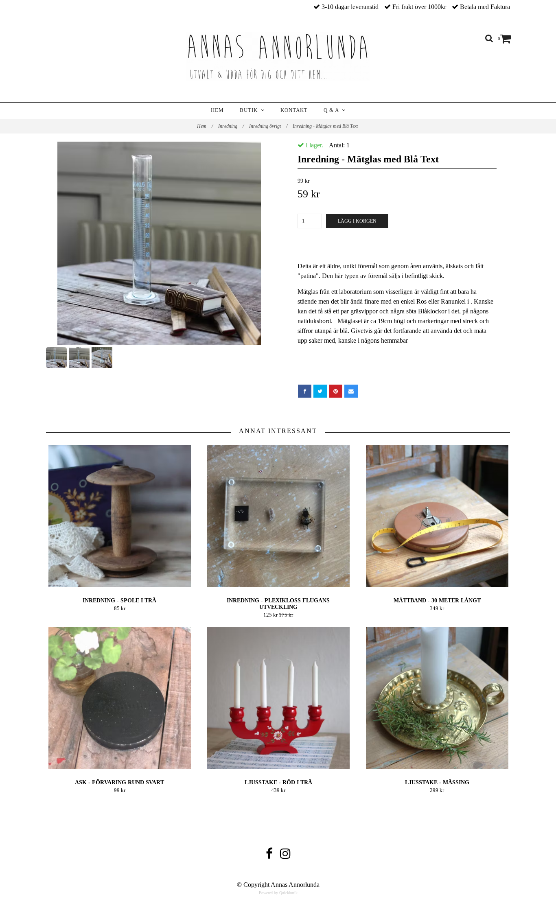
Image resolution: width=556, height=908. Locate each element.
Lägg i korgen (357, 221)
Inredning (231, 126)
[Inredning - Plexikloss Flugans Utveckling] (278, 516)
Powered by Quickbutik (278, 892)
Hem (217, 110)
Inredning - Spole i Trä (119, 600)
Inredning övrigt (268, 126)
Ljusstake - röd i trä (278, 782)
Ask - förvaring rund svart (119, 782)
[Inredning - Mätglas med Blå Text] (159, 243)
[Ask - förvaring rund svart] (119, 698)
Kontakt (294, 110)
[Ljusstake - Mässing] (436, 698)
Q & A (333, 110)
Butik (250, 110)
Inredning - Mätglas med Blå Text (326, 126)
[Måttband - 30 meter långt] (436, 516)
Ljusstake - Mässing (437, 782)
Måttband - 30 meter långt (437, 600)
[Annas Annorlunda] (278, 56)
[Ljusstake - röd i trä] (278, 698)
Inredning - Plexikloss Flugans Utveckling (278, 603)
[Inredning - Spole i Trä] (119, 516)
